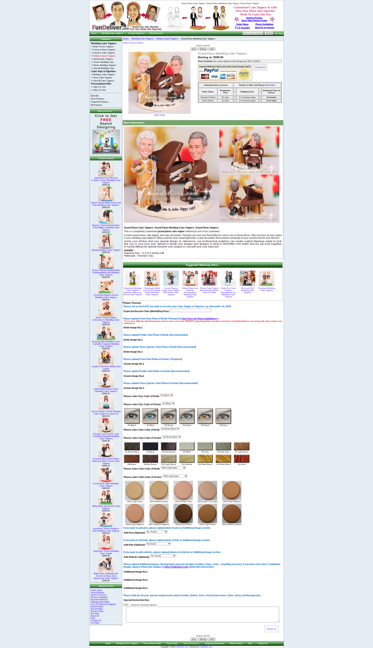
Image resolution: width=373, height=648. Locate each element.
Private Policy (97, 611)
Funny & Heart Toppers (104, 49)
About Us (95, 616)
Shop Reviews (156, 33)
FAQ (93, 618)
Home (94, 33)
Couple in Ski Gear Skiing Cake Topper (106, 367)
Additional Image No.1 (136, 571)
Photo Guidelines (264, 24)
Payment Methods (99, 599)
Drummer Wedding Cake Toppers (266, 289)
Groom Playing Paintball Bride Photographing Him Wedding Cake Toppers (106, 272)
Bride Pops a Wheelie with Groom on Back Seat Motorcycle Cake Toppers (106, 575)
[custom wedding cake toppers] (127, 30)
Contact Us (96, 620)
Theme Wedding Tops (103, 62)
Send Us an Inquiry (264, 27)
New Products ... (98, 99)
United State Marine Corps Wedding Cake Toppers (106, 390)
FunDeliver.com (181, 647)
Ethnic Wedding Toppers (104, 65)
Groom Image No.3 (134, 388)
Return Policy (97, 606)
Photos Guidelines (99, 597)
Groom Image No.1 (134, 364)
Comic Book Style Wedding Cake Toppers (106, 484)
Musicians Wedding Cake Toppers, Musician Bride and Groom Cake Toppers (132, 291)
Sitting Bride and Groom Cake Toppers (106, 507)
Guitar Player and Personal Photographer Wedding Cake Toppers (190, 292)
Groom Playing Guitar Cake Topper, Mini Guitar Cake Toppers (171, 291)
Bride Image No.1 (133, 327)
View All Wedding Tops (103, 68)
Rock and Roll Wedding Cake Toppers (247, 290)
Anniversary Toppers (103, 59)
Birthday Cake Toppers (104, 74)
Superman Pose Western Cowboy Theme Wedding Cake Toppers (106, 180)
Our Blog (95, 623)
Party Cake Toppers (102, 77)
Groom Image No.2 (134, 376)
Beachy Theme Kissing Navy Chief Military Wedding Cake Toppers (106, 227)
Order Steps (242, 24)
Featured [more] (106, 158)
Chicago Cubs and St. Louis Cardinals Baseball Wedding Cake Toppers (106, 436)
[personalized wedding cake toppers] (198, 30)
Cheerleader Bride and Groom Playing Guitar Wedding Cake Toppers (151, 291)
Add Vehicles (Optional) (136, 557)
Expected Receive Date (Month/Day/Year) (146, 311)
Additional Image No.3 (136, 588)
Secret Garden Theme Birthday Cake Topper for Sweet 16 (106, 412)
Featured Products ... (101, 102)
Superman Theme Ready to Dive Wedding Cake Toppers (105, 529)
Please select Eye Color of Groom (142, 404)
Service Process (98, 595)
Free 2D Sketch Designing (103, 604)
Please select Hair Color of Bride (142, 430)
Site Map (279, 34)
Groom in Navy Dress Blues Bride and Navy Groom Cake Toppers (106, 461)
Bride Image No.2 (133, 339)
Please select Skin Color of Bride (142, 469)
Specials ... (96, 95)
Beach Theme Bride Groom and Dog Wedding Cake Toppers (106, 204)
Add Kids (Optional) (134, 545)
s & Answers (242, 28)
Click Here (270, 85)
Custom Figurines (136, 33)
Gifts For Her (99, 87)
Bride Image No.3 (133, 351)
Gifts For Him (99, 90)
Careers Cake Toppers (104, 53)
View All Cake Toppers (103, 81)
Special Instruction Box (136, 600)
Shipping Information (100, 602)
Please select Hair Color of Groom (142, 438)
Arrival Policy (97, 609)
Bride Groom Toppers (103, 46)
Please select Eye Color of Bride (141, 396)
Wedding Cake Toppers (112, 33)
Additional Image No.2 (136, 580)
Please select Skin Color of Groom (142, 477)
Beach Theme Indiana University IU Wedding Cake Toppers (106, 319)
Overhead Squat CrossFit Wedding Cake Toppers (106, 296)
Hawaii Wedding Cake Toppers (106, 250)
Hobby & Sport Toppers (167, 39)
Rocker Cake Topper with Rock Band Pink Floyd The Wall (209, 290)
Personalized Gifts (101, 84)
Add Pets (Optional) (134, 532)
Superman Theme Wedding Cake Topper (106, 552)
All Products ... (97, 105)
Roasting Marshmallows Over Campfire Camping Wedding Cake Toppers (106, 343)
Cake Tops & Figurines (103, 71)
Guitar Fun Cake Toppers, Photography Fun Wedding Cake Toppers (228, 292)
